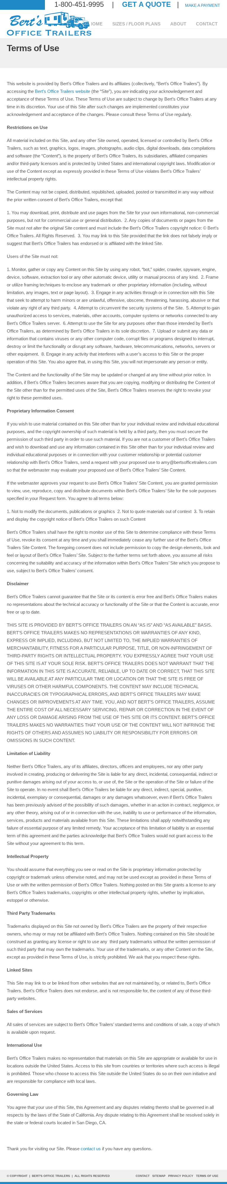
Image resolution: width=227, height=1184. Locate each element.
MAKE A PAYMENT (202, 5)
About (178, 23)
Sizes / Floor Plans (136, 23)
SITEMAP (159, 1175)
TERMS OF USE (207, 1175)
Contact (207, 23)
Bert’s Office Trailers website (62, 91)
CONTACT (143, 1175)
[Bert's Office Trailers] (49, 34)
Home (96, 23)
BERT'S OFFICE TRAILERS (51, 1175)
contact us (91, 1148)
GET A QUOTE (146, 4)
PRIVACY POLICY (180, 1175)
